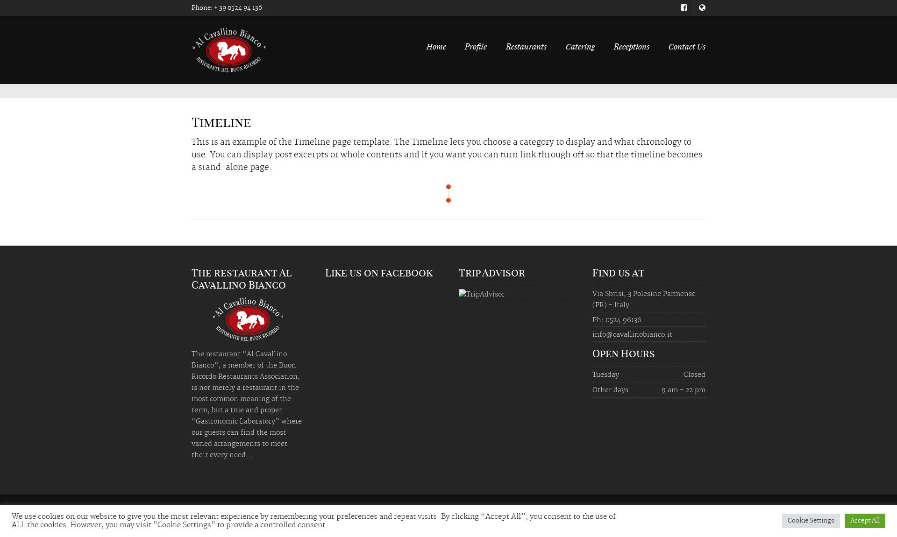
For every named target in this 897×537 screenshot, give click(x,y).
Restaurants (526, 46)
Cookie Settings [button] (811, 520)
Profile (476, 46)
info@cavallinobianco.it (632, 335)
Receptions (631, 46)
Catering (580, 46)
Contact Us (687, 46)
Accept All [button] (865, 520)
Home (436, 46)
